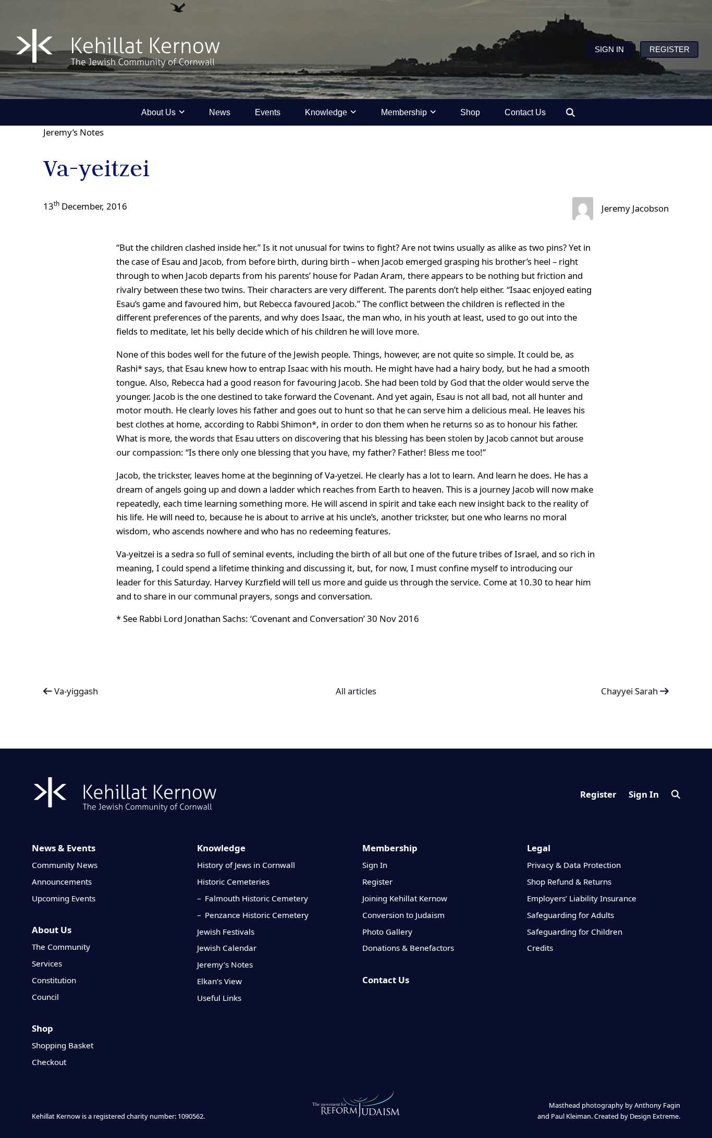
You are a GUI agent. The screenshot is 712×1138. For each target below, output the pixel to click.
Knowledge (221, 848)
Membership (390, 848)
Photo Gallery (387, 931)
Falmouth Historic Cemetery (256, 898)
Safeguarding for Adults (570, 915)
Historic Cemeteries (233, 881)
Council (45, 997)
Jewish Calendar (226, 948)
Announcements (62, 881)
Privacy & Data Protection (574, 865)
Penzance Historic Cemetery (257, 915)
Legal (538, 848)
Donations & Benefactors (408, 948)
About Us (51, 930)
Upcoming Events (63, 898)
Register (598, 794)
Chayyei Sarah (630, 691)
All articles (356, 691)
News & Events (63, 848)
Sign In (644, 794)
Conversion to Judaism (403, 915)
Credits (540, 948)
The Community (61, 946)
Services (47, 963)
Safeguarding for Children (574, 931)
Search (675, 794)
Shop (42, 1028)
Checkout (49, 1062)
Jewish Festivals (225, 931)
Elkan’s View (219, 981)
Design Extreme (654, 1116)
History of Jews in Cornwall (246, 865)
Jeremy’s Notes (73, 132)
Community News (64, 865)
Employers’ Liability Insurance (581, 898)
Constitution (54, 980)
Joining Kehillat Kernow (404, 898)
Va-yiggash (75, 691)
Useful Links (219, 998)
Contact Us (385, 980)
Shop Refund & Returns (569, 881)
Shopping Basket (62, 1045)
